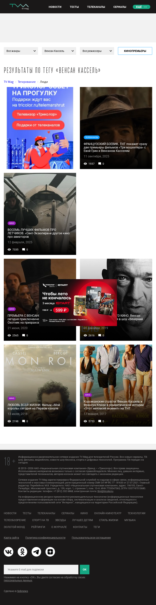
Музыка (130, 520)
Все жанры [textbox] (13, 50)
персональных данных (18, 580)
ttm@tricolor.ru (105, 491)
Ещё (139, 6)
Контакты (80, 526)
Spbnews (22, 591)
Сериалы (67, 513)
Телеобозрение (15, 520)
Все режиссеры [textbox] (92, 50)
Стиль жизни (108, 520)
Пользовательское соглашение (91, 537)
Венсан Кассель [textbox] (54, 50)
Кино (84, 513)
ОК (85, 569)
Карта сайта (11, 537)
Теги (96, 526)
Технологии (136, 513)
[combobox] (21, 51)
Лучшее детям (82, 520)
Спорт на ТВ (40, 520)
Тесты (27, 513)
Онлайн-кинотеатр (107, 513)
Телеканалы (46, 513)
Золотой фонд (14, 526)
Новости (10, 513)
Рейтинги (38, 526)
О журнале (59, 526)
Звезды (60, 520)
